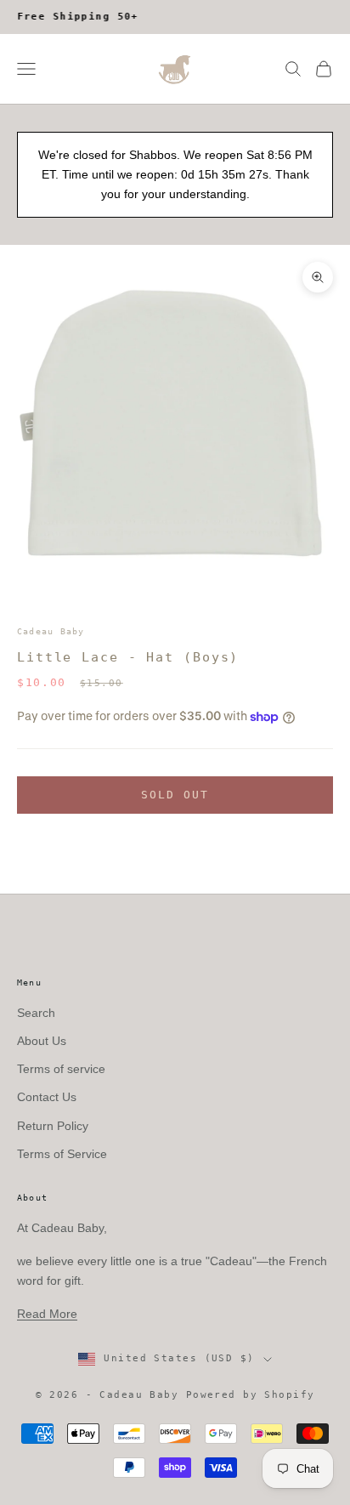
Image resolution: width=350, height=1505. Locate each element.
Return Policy (52, 1126)
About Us (41, 1041)
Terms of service (61, 1069)
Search (36, 1012)
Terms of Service (62, 1154)
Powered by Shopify (250, 1394)
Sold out (175, 794)
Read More (47, 1313)
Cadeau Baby (51, 631)
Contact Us (46, 1097)
